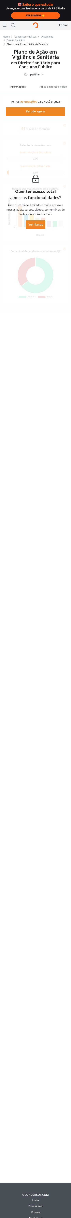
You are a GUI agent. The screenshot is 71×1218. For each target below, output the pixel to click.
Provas (35, 1212)
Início (35, 1200)
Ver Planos (35, 224)
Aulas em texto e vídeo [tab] (53, 86)
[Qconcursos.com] (35, 25)
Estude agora (35, 111)
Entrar (63, 25)
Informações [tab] (18, 86)
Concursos (35, 1206)
